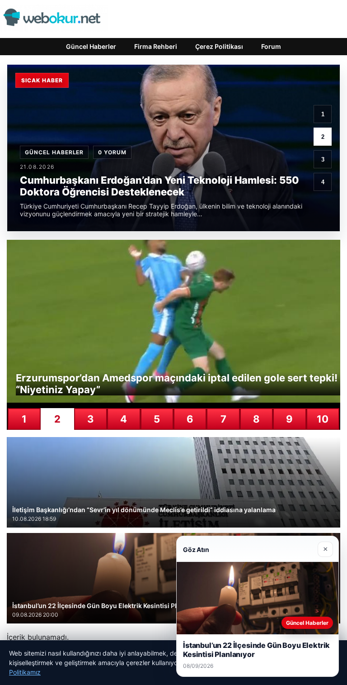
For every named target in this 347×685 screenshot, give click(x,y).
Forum (271, 46)
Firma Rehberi (155, 46)
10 (322, 419)
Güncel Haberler (91, 46)
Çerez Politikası (219, 46)
